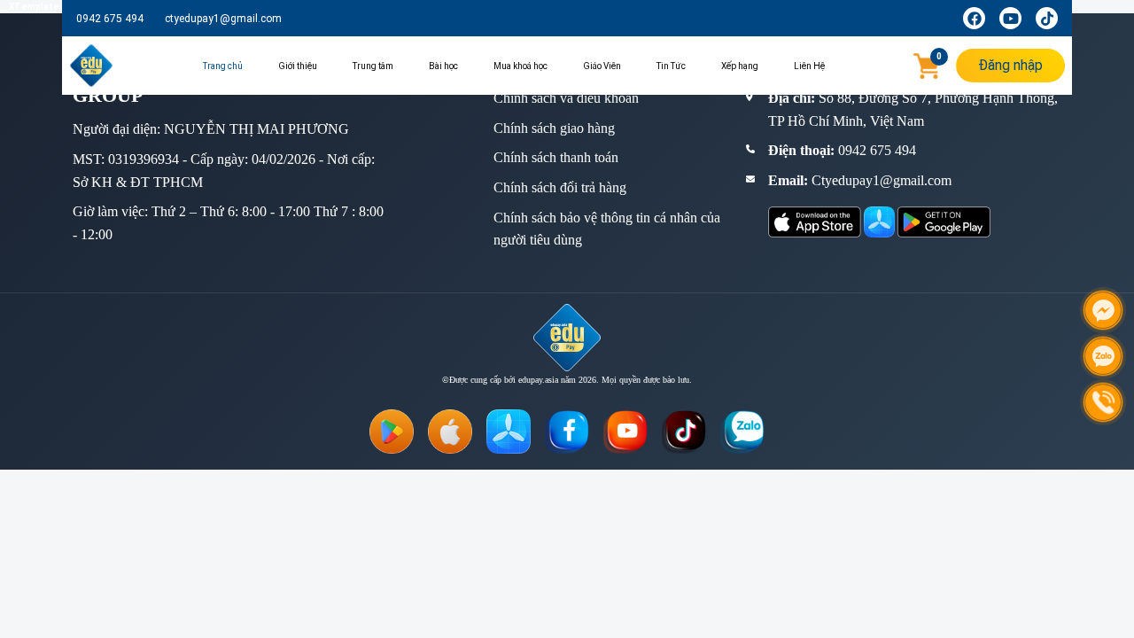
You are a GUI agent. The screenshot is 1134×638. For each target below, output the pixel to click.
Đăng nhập (1010, 65)
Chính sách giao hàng (554, 128)
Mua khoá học (520, 66)
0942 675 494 (110, 18)
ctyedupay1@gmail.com (223, 18)
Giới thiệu (297, 66)
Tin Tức (671, 66)
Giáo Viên (602, 66)
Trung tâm (373, 66)
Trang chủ (223, 66)
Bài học (443, 66)
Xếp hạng (739, 66)
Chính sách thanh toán (555, 157)
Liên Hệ (809, 66)
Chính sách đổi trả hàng (559, 187)
